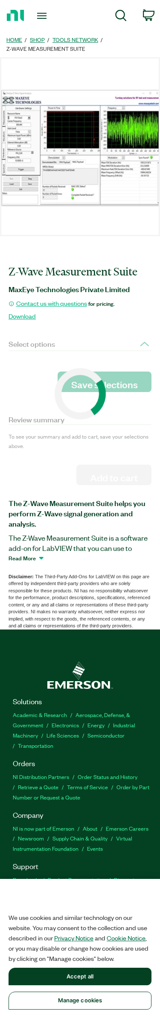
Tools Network (75, 39)
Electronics (65, 725)
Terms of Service (87, 787)
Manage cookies (80, 1000)
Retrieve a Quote (38, 787)
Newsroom (31, 838)
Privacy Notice (73, 938)
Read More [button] (22, 557)
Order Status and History (107, 777)
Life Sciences (63, 735)
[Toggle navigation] (43, 15)
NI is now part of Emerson (43, 828)
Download (22, 316)
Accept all (80, 976)
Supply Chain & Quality (80, 838)
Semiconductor (106, 735)
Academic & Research (40, 715)
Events (95, 848)
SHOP (37, 39)
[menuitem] (121, 16)
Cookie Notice (126, 938)
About (90, 828)
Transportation (35, 745)
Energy (96, 725)
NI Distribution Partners (41, 777)
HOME (14, 39)
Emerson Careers (127, 828)
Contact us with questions (51, 303)
